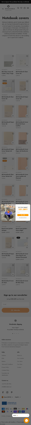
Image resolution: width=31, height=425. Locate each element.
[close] (28, 415)
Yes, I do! (23, 215)
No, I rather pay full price (23, 217)
